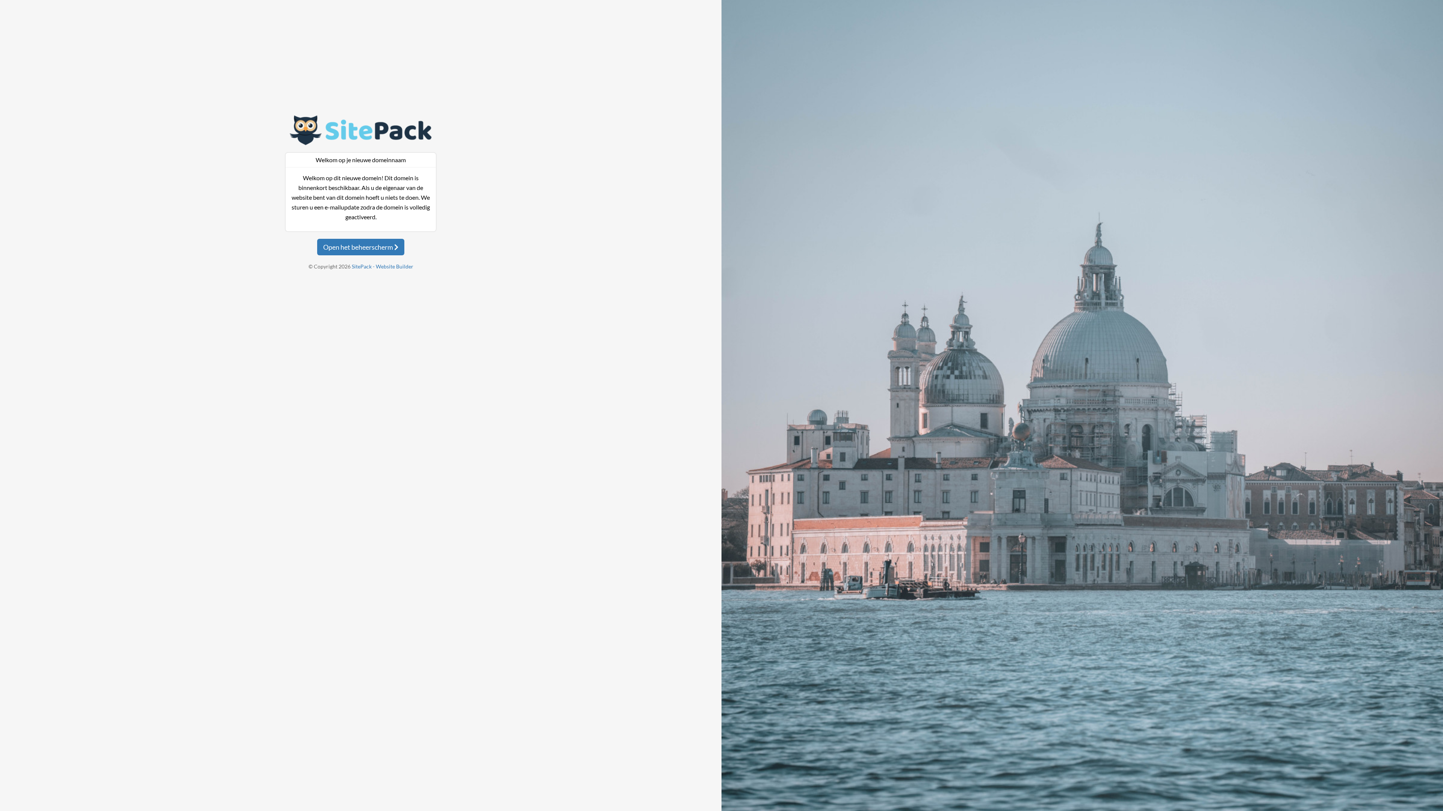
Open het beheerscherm (358, 247)
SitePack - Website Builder (382, 266)
